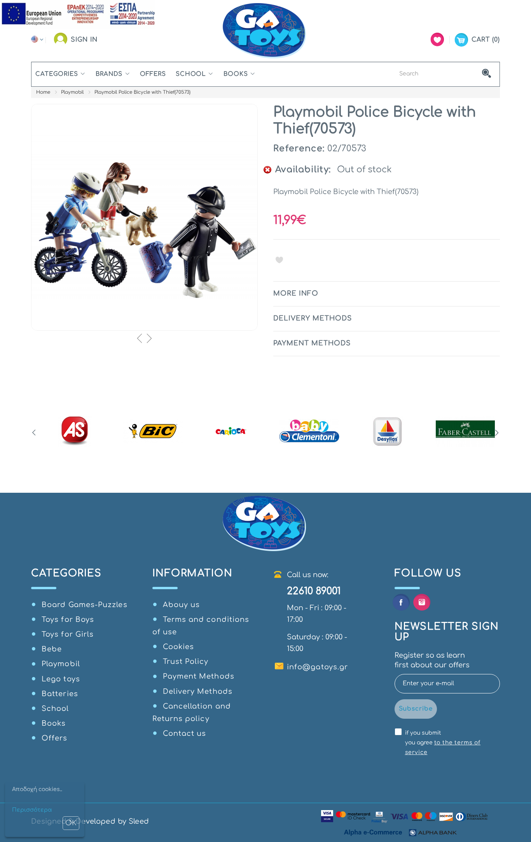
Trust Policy (186, 661)
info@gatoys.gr (317, 667)
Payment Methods (198, 676)
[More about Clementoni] (309, 431)
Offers (153, 74)
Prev (34, 433)
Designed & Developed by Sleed (90, 821)
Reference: (299, 148)
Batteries (60, 694)
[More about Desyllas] (387, 431)
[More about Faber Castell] (465, 431)
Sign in (84, 39)
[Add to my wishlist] (279, 260)
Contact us (184, 733)
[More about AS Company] (75, 431)
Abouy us (181, 605)
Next (497, 433)
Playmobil (72, 92)
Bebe (52, 649)
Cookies (178, 647)
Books (236, 74)
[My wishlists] (437, 39)
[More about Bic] (153, 431)
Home (43, 92)
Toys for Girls (68, 634)
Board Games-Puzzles (85, 605)
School (191, 74)
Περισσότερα (32, 810)
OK (71, 823)
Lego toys (61, 679)
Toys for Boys (68, 619)
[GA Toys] (265, 31)
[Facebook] (401, 602)
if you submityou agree (443, 742)
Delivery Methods (197, 691)
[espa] (77, 14)
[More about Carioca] (231, 431)
